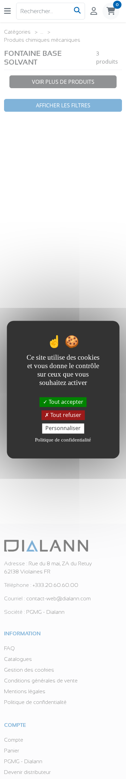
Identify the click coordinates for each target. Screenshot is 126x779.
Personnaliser (63, 428)
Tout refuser (65, 415)
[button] (7, 11)
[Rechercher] (77, 11)
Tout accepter (65, 401)
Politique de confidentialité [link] (63, 439)
